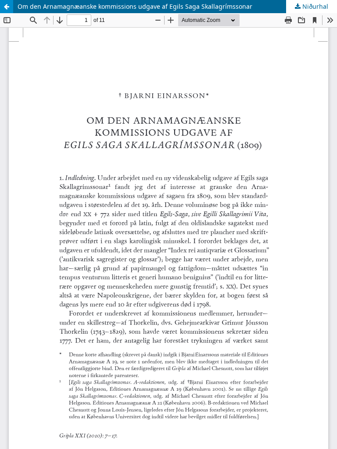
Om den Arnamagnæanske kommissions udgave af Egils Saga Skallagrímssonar (135, 6)
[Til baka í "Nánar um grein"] (6, 6)
